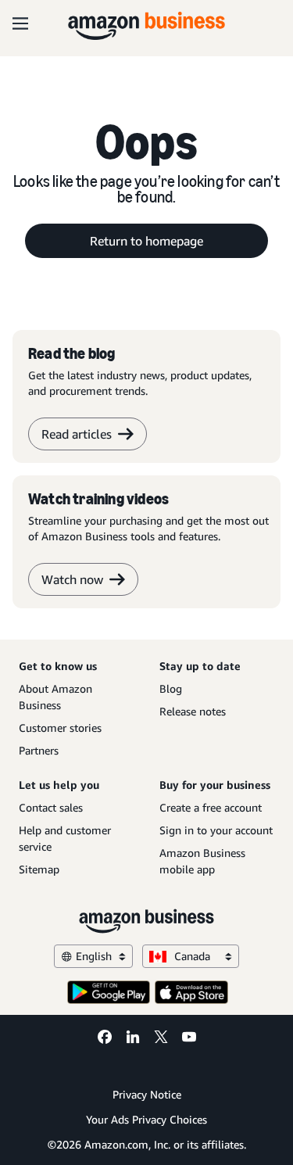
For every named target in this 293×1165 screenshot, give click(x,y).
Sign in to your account (216, 830)
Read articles (76, 434)
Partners (39, 750)
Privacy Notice (147, 1094)
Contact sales (51, 807)
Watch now (72, 579)
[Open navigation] (20, 23)
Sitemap (39, 869)
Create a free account (210, 807)
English (94, 955)
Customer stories (60, 727)
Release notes (192, 711)
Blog (170, 688)
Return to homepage (146, 241)
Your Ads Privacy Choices (146, 1119)
